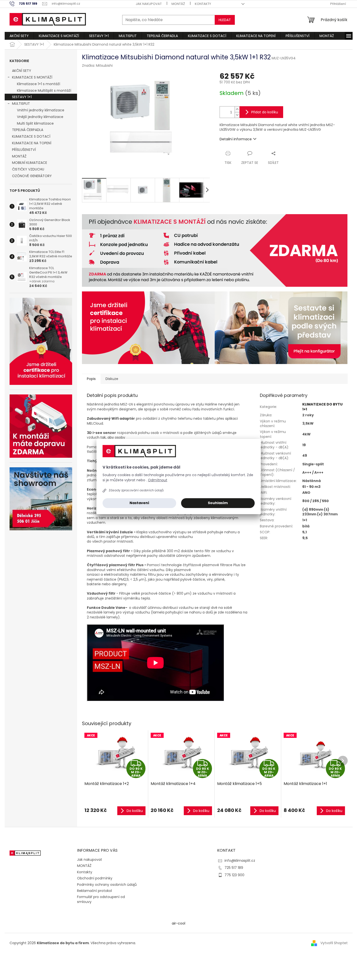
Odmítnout (157, 480)
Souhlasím (218, 502)
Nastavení (139, 502)
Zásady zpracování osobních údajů (136, 490)
